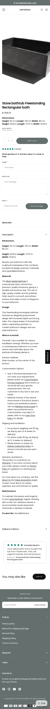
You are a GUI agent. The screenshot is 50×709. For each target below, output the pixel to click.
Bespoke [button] (6, 652)
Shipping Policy (9, 638)
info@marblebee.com (26, 3)
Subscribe (40, 605)
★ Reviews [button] (47, 357)
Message (5, 176)
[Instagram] (9, 689)
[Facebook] (3, 689)
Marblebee (7, 673)
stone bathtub (16, 499)
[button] (3, 9)
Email (4, 201)
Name (4, 162)
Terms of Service (10, 643)
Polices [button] (5, 617)
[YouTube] (14, 689)
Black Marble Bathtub (16, 281)
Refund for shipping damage (15, 628)
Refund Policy (8, 633)
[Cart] (46, 10)
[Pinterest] (19, 689)
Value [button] (5, 662)
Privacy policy (8, 623)
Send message (37, 206)
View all (39, 577)
